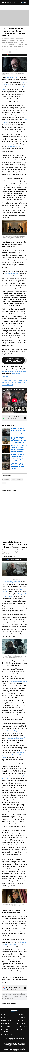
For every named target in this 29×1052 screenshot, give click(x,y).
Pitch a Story (21, 1020)
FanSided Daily (6, 1020)
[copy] (11, 52)
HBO (4, 483)
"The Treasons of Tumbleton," (15, 738)
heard (21, 260)
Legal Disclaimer (22, 1026)
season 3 (11, 582)
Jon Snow (13, 479)
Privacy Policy (5, 1023)
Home (3, 490)
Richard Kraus (7, 556)
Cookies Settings (6, 1034)
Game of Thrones (5, 479)
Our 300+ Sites (21, 1017)
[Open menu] (3, 2)
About (3, 1014)
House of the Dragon (11, 1003)
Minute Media (11, 1038)
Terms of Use (21, 1023)
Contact (3, 1017)
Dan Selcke (6, 49)
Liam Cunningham (11, 77)
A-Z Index (20, 1029)
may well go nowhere (11, 273)
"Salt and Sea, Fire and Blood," (17, 681)
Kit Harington (20, 479)
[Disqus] (15, 514)
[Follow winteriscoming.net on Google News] (25, 418)
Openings (20, 1014)
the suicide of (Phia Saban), (13, 755)
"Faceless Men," (12, 731)
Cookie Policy (5, 1026)
